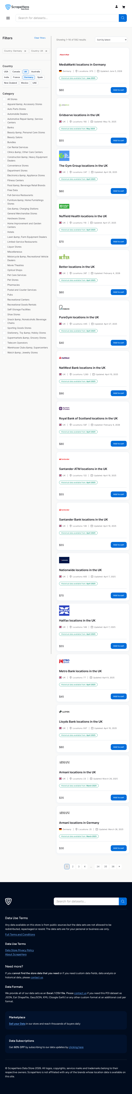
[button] (8, 18)
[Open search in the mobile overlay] (71, 18)
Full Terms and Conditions (20, 934)
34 (98, 866)
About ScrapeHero (16, 954)
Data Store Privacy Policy (19, 950)
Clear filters (40, 38)
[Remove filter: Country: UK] (46, 51)
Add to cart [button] (118, 90)
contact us (37, 977)
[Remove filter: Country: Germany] (25, 51)
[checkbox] (6, 72)
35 (105, 866)
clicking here (76, 1047)
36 (113, 866)
